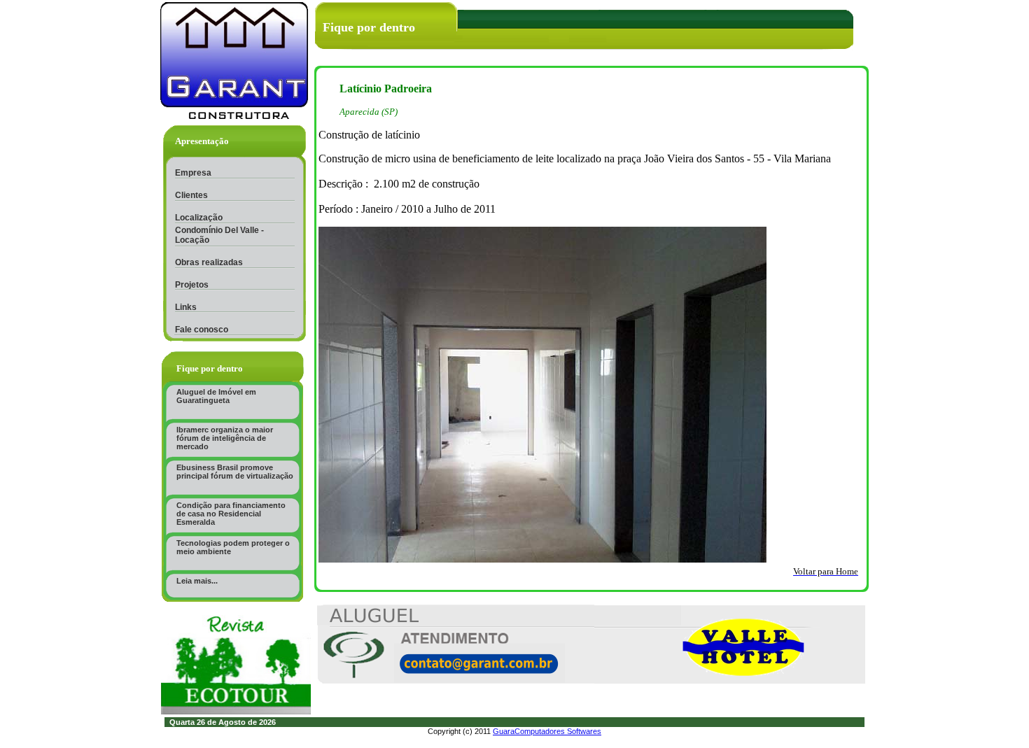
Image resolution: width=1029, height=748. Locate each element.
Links (186, 307)
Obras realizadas (209, 262)
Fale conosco (201, 329)
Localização (199, 218)
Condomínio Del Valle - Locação (219, 235)
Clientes (191, 195)
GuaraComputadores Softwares (547, 731)
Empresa (193, 173)
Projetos (192, 285)
